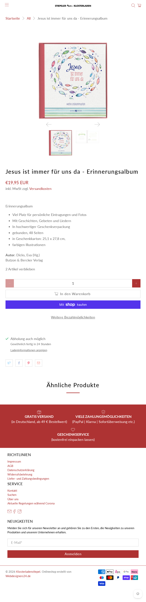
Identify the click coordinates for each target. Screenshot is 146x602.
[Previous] (49, 124)
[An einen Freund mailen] (38, 363)
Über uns (13, 499)
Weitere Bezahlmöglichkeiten (73, 317)
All (29, 18)
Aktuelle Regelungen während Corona (31, 503)
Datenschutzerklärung (20, 470)
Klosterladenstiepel (28, 571)
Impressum (14, 461)
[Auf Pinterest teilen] (28, 363)
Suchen (11, 494)
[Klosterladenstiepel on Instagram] (19, 512)
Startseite (13, 18)
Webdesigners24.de (18, 576)
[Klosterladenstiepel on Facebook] (14, 512)
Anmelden (73, 554)
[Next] (97, 124)
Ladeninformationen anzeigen (28, 350)
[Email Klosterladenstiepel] (9, 512)
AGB (10, 465)
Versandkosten (40, 188)
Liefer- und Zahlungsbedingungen (28, 478)
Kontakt (12, 490)
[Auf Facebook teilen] (19, 363)
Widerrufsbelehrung (19, 474)
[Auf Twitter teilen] (9, 363)
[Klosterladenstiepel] (73, 5)
